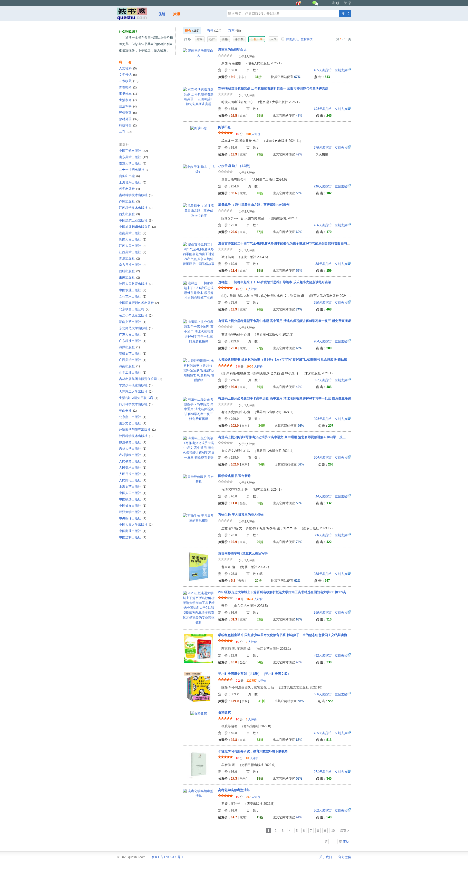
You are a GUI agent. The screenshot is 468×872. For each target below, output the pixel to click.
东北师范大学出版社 (136, 328)
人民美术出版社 (132, 467)
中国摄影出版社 (132, 499)
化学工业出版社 (132, 372)
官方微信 (344, 857)
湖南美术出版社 (132, 233)
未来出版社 (129, 277)
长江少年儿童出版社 (136, 315)
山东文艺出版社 (132, 423)
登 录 (347, 3)
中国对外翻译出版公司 (137, 227)
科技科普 (128, 125)
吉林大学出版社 (132, 448)
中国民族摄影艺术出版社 (139, 303)
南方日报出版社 (132, 265)
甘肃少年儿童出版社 (136, 385)
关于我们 (325, 857)
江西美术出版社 (132, 252)
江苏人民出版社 (132, 246)
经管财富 (128, 113)
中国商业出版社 (132, 531)
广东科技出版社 (132, 341)
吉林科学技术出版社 (136, 195)
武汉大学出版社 (132, 512)
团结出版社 (129, 271)
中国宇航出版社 (133, 151)
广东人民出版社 (132, 334)
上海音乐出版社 (132, 182)
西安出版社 (129, 214)
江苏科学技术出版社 (136, 208)
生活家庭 (128, 100)
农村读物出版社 (132, 455)
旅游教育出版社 (132, 442)
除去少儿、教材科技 (298, 39)
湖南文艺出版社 (132, 322)
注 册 (335, 3)
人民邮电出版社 (132, 480)
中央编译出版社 (132, 518)
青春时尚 (128, 87)
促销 (161, 14)
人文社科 (128, 68)
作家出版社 (129, 201)
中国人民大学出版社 (136, 524)
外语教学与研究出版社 (137, 429)
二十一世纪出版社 (134, 170)
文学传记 (128, 75)
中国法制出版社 (132, 537)
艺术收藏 (128, 81)
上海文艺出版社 (132, 486)
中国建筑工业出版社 (136, 220)
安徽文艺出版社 (132, 353)
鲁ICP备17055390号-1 (167, 857)
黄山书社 (128, 410)
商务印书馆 (129, 176)
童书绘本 (128, 94)
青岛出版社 (129, 258)
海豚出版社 (129, 347)
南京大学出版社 (132, 163)
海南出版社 (129, 366)
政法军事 (128, 106)
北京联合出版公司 (134, 309)
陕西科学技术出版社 (136, 436)
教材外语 (128, 119)
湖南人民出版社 (132, 239)
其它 (125, 132)
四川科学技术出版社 (136, 404)
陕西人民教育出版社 (136, 284)
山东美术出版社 (133, 157)
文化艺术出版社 (132, 296)
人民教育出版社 (132, 461)
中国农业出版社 (132, 290)
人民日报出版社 (132, 474)
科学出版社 (129, 189)
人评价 (253, 134)
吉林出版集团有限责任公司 (140, 379)
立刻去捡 (330, 70)
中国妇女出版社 (132, 505)
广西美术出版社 (132, 360)
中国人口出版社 (132, 493)
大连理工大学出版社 (136, 391)
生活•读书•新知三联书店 (138, 398)
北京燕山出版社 (132, 417)
